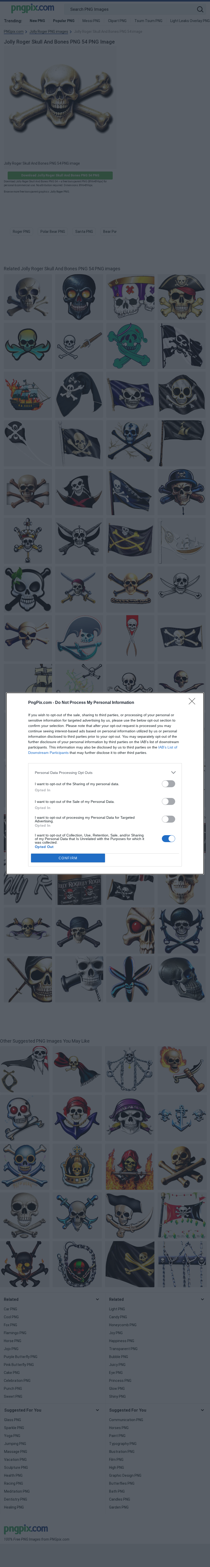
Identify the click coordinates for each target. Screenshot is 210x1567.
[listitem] (105, 772)
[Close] (193, 703)
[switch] (168, 783)
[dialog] (105, 783)
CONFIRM (68, 858)
